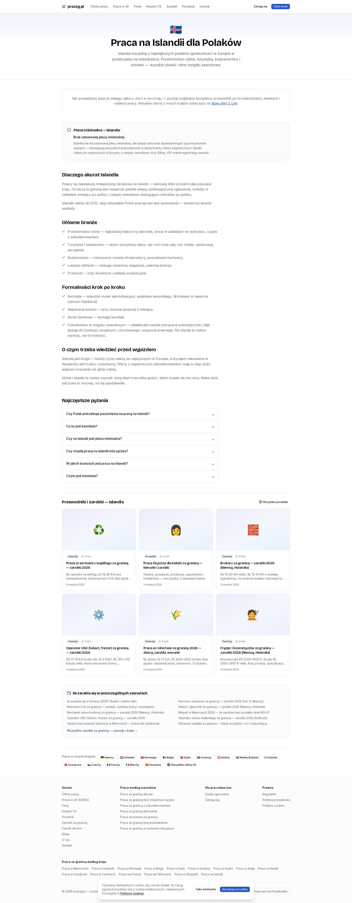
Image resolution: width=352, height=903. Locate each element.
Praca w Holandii (103, 868)
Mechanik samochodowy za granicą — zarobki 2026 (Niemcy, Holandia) (115, 712)
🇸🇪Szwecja (204, 757)
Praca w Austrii (223, 868)
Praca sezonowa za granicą (139, 817)
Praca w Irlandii (268, 868)
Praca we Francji (130, 874)
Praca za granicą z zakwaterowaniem (145, 805)
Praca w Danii (176, 868)
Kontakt (67, 845)
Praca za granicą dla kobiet (138, 811)
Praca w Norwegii (129, 868)
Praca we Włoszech (157, 874)
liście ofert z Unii (224, 103)
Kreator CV (154, 6)
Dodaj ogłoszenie (217, 794)
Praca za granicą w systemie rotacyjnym (147, 828)
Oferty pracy (99, 6)
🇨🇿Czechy (94, 764)
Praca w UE (121, 6)
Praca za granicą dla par (136, 794)
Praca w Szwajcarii (74, 874)
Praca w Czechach (103, 874)
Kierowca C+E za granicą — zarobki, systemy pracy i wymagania (110, 706)
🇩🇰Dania (185, 757)
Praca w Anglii (245, 868)
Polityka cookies (273, 805)
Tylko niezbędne (206, 889)
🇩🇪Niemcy (107, 757)
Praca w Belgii (153, 868)
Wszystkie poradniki (275, 502)
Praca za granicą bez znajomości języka (147, 800)
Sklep (66, 834)
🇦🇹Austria (223, 757)
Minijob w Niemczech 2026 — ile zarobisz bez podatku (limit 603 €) (224, 712)
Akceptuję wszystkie (235, 889)
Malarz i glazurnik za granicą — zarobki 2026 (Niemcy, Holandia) (221, 706)
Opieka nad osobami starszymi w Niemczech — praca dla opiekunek (113, 723)
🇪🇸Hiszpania (153, 764)
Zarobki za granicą (74, 822)
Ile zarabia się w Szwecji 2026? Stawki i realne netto (102, 701)
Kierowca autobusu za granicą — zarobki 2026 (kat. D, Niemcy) (221, 701)
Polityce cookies (132, 893)
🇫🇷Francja (113, 764)
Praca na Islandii (212, 874)
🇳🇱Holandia (127, 757)
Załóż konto (280, 6)
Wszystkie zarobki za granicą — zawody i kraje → (102, 730)
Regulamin (269, 794)
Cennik (205, 6)
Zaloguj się (260, 6)
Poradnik (188, 6)
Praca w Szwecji (199, 868)
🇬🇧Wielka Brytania (247, 757)
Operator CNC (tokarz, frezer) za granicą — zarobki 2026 (106, 718)
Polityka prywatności (276, 800)
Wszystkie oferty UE (183, 764)
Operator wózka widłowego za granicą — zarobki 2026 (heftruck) (223, 718)
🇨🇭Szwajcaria (72, 764)
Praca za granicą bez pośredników (143, 822)
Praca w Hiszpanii (186, 874)
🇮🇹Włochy (132, 764)
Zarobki (171, 6)
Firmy (137, 6)
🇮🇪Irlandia (271, 757)
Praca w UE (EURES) (75, 800)
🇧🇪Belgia (168, 757)
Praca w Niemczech (75, 868)
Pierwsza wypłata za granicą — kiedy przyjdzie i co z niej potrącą (222, 723)
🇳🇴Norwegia (148, 757)
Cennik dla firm (72, 828)
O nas (66, 839)
